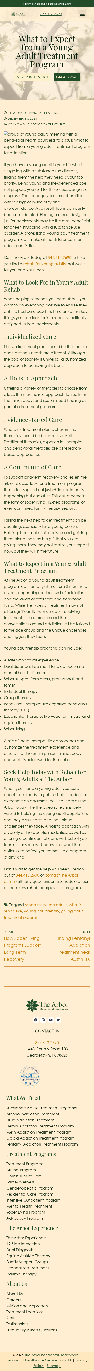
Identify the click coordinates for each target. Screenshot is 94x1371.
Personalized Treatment (27, 1268)
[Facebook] (36, 1020)
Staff (10, 1317)
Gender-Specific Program (29, 1188)
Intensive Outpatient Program (33, 1200)
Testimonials (17, 1324)
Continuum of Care (24, 1176)
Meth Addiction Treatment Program (39, 1132)
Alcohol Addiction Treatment (32, 1114)
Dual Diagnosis (19, 1249)
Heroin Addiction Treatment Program (40, 1126)
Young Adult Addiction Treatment (36, 124)
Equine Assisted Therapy (28, 1255)
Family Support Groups (27, 1262)
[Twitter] (58, 1020)
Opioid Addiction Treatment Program (40, 1138)
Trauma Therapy (21, 1274)
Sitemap (54, 1366)
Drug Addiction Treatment (30, 1120)
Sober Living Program (25, 1212)
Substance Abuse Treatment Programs (41, 1108)
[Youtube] (51, 1020)
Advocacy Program (24, 1218)
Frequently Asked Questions (31, 1330)
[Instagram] (43, 1020)
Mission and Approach (27, 1305)
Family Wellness (20, 1182)
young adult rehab (41, 911)
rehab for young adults (44, 263)
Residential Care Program (29, 1194)
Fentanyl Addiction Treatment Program (42, 1144)
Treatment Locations (24, 1311)
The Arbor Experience (26, 1237)
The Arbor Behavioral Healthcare (35, 113)
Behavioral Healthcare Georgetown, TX (39, 1360)
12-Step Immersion (23, 1243)
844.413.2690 (51, 14)
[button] (82, 14)
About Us (14, 1293)
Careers (13, 1299)
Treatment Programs (24, 1164)
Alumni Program (21, 1170)
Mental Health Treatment (29, 1206)
